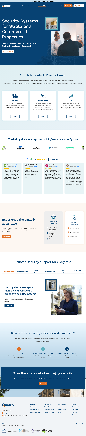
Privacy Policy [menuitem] (5, 423)
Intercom (60, 406)
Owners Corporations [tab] (36, 271)
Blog (73, 414)
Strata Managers (34, 406)
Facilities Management (49, 412)
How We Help (62, 404)
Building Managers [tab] (22, 271)
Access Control (62, 409)
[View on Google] (5, 165)
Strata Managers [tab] (9, 271)
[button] (77, 423)
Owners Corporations (35, 412)
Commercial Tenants (49, 409)
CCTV (59, 412)
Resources (74, 412)
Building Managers (34, 409)
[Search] (61, 5)
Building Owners (48, 406)
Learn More (15, 116)
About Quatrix (75, 406)
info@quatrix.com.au (9, 413)
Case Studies (75, 409)
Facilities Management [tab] (63, 271)
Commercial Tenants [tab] (77, 271)
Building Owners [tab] (50, 271)
